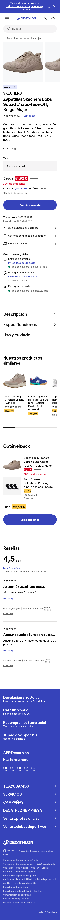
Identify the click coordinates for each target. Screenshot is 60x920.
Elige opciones (30, 519)
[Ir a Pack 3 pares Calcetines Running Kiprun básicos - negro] (12, 486)
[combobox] (30, 166)
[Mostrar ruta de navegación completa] (4, 38)
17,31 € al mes (20, 188)
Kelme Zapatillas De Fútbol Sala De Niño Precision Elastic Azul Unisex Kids (38, 403)
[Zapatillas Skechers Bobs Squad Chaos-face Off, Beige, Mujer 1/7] (23, 62)
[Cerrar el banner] (54, 6)
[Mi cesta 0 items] (53, 18)
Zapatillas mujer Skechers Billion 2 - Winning (14, 399)
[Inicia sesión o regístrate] (45, 18)
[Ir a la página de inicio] (26, 18)
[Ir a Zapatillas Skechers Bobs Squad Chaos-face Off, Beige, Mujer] (12, 465)
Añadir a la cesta (30, 205)
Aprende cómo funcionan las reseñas (23, 571)
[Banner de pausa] (49, 6)
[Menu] (7, 18)
